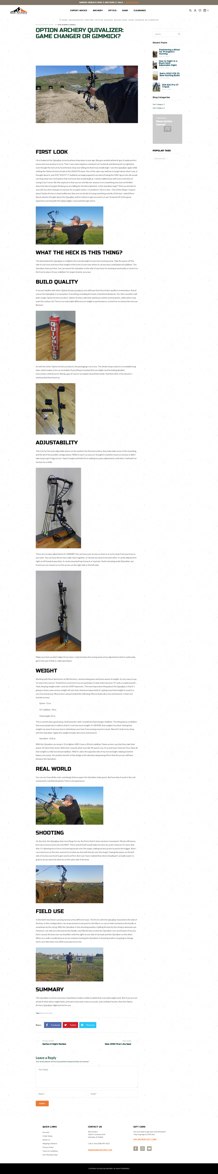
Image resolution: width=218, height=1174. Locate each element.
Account (46, 1132)
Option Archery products (72, 290)
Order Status (48, 1136)
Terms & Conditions (50, 1151)
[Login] (195, 10)
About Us (46, 1140)
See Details (132, 2)
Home (65, 20)
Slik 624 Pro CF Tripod (170, 86)
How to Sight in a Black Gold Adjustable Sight (168, 63)
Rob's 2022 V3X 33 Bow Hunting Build (170, 74)
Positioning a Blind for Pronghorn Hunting (169, 52)
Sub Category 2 (159, 108)
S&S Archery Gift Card (144, 1139)
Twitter (73, 1025)
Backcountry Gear (160, 158)
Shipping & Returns (50, 1143)
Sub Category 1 (159, 104)
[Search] (190, 10)
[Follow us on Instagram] (142, 1148)
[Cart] (204, 10)
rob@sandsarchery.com (100, 1150)
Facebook (55, 1025)
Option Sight (66, 201)
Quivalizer (57, 160)
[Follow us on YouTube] (149, 1148)
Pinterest (90, 1025)
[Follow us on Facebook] (135, 1148)
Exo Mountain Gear (50, 1155)
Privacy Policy (48, 1147)
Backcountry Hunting (81, 20)
